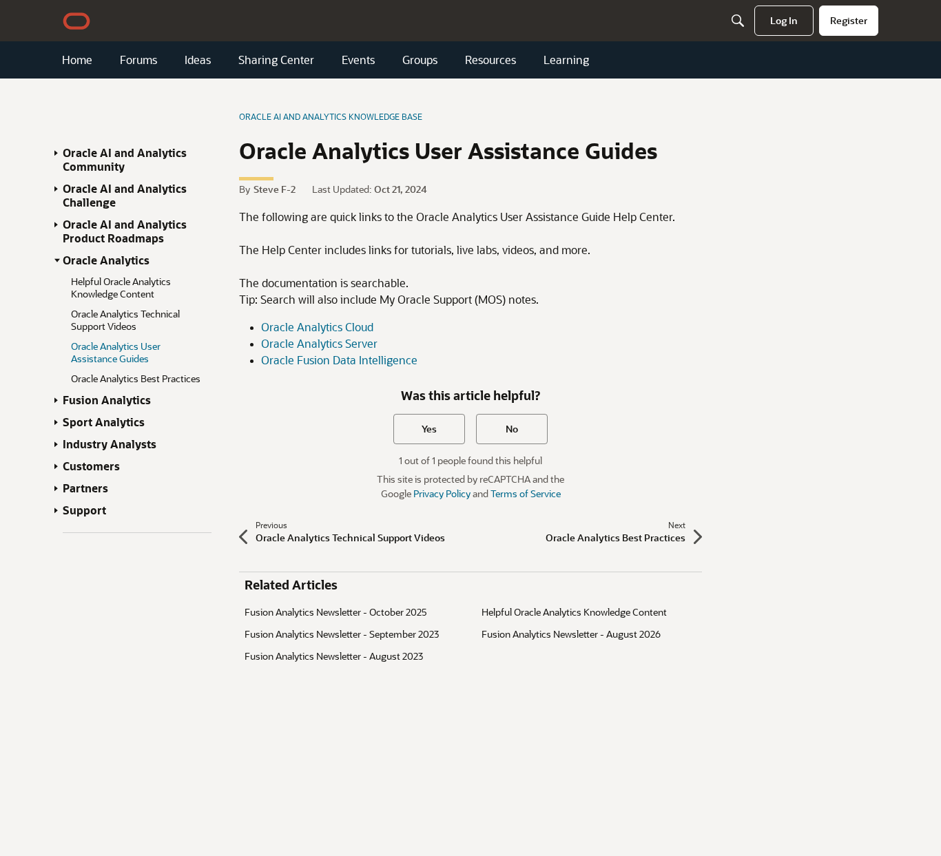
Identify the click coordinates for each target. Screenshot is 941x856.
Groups (419, 60)
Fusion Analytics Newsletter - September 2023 (342, 633)
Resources (490, 60)
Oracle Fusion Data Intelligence (339, 360)
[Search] (738, 20)
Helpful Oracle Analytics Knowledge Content (574, 611)
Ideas (198, 60)
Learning (566, 60)
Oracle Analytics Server (319, 343)
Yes (429, 428)
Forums (138, 60)
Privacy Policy (441, 493)
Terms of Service (525, 493)
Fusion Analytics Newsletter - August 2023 (334, 655)
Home (77, 60)
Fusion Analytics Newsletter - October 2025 (336, 611)
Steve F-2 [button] (275, 189)
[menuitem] (784, 21)
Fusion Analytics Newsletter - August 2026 (571, 633)
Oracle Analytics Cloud (317, 327)
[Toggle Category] (57, 153)
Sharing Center (276, 60)
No (512, 428)
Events (358, 60)
